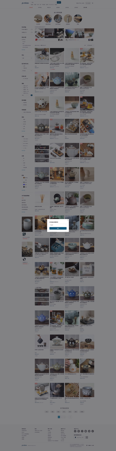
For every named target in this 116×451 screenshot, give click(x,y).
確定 (58, 228)
